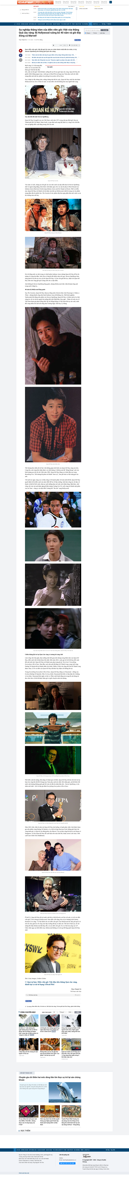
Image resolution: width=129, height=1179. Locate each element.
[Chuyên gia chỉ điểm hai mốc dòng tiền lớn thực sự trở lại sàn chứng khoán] (65, 1092)
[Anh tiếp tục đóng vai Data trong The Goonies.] (53, 253)
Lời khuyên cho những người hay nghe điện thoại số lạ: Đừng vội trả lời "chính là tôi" (49, 1029)
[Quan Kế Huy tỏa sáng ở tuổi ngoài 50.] (53, 953)
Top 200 (113, 1150)
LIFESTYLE (95, 24)
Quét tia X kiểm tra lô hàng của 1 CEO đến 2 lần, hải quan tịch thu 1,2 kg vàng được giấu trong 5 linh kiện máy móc (71, 1054)
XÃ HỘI (18, 24)
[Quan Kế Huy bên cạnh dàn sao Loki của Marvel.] (53, 855)
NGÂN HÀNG (49, 24)
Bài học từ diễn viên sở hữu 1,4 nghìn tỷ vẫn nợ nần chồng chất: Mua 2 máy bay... (54, 62)
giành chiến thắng (75, 1006)
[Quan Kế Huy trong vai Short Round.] (53, 215)
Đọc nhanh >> (71, 6)
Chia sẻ (78, 40)
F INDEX (109, 24)
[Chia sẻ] (20, 55)
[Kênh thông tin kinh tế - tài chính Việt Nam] (35, 2)
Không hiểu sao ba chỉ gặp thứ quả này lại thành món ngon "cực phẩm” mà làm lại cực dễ (49, 1053)
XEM (78, 1012)
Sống (41, 40)
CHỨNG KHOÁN (24, 24)
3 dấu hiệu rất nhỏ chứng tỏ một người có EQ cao (28, 1052)
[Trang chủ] (15, 24)
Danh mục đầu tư (25, 13)
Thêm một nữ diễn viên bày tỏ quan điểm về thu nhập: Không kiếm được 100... (53, 55)
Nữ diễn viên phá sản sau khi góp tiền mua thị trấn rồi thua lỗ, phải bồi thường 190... (55, 57)
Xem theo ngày (47, 1012)
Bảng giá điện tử (25, 9)
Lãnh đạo (102, 33)
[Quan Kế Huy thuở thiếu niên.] (53, 424)
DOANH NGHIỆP (41, 24)
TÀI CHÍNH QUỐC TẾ (66, 24)
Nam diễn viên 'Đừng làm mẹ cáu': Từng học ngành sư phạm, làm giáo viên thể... (54, 60)
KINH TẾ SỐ (78, 24)
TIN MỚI (49, 67)
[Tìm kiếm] (104, 30)
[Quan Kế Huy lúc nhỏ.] (53, 153)
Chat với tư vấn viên (68, 1163)
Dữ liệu (104, 24)
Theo (53, 995)
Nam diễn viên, (36, 1006)
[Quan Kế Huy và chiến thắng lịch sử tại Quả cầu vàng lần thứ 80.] (53, 805)
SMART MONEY (56, 24)
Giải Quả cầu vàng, (51, 1006)
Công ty (88, 33)
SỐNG (90, 24)
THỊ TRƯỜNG (85, 24)
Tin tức (95, 33)
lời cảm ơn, (43, 1006)
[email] (20, 60)
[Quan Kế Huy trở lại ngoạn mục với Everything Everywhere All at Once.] (53, 760)
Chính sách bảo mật (24, 1173)
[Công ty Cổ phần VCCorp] (96, 1156)
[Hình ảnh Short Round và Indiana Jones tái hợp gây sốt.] (53, 894)
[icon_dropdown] (110, 2)
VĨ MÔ (73, 24)
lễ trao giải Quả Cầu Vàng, (63, 1006)
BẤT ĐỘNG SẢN (33, 24)
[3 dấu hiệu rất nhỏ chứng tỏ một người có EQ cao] (28, 1044)
